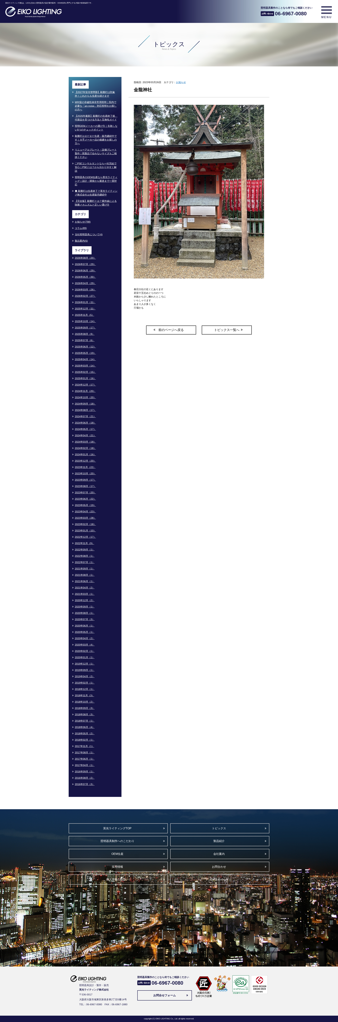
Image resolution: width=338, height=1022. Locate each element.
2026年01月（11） (85, 302)
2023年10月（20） (85, 473)
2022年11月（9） (84, 543)
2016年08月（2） (85, 777)
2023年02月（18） (85, 524)
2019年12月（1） (85, 663)
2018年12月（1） (85, 689)
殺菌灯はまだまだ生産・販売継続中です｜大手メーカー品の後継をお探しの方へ (96, 140)
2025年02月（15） (85, 372)
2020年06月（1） (85, 625)
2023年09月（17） (85, 479)
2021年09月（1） (85, 568)
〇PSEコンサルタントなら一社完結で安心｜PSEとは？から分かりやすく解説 (96, 167)
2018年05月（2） (85, 733)
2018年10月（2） (85, 701)
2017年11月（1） (84, 746)
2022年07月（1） (85, 562)
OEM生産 (117, 853)
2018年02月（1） (85, 739)
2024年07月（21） (85, 416)
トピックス (219, 828)
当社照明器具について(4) (89, 234)
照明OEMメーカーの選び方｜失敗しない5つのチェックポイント (96, 128)
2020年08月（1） (85, 613)
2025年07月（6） (85, 340)
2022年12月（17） (85, 536)
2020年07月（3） (85, 619)
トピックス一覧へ (226, 330)
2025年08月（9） (85, 334)
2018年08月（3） (85, 714)
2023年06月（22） (85, 498)
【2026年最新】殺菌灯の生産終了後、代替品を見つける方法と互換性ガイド (96, 117)
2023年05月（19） (85, 505)
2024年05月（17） (85, 429)
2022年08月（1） (85, 556)
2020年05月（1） (85, 632)
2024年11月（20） (85, 391)
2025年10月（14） (85, 321)
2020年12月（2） (85, 600)
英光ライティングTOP (117, 828)
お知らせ (181, 82)
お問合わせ (219, 866)
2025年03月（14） (85, 365)
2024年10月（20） (85, 397)
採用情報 (117, 866)
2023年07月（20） (85, 492)
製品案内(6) (81, 240)
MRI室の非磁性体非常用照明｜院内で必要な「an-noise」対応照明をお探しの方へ (96, 106)
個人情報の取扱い (117, 879)
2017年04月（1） (85, 765)
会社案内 (219, 853)
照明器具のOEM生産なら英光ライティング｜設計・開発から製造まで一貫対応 (96, 181)
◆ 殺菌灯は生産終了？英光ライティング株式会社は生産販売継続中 (96, 193)
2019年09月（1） (85, 670)
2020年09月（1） (85, 606)
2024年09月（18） (85, 403)
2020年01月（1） (85, 657)
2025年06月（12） (85, 346)
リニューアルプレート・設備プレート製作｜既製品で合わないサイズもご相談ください (96, 153)
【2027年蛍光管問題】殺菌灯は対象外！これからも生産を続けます (95, 94)
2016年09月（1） (85, 771)
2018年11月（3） (84, 695)
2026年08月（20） (85, 257)
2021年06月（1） (85, 581)
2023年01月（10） (85, 530)
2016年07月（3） (85, 784)
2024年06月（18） (85, 422)
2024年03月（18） (85, 441)
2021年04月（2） (85, 587)
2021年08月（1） (85, 575)
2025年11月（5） (84, 315)
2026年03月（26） (85, 289)
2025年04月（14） (85, 359)
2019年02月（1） (85, 682)
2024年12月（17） (85, 384)
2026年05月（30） (85, 276)
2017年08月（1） (85, 752)
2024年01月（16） (85, 454)
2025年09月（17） (85, 327)
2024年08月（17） (85, 410)
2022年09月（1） (85, 549)
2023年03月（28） (85, 517)
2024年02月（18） (85, 448)
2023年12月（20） (85, 460)
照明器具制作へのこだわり (117, 841)
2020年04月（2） (85, 638)
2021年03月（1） (85, 594)
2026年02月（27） (85, 296)
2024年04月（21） (85, 435)
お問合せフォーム (164, 995)
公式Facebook (219, 879)
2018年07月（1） (85, 720)
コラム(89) (81, 228)
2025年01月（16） (85, 378)
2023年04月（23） (85, 511)
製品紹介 (219, 841)
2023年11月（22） (85, 467)
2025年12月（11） (85, 308)
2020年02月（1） (85, 651)
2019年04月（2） (85, 676)
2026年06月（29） (85, 270)
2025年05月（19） (85, 353)
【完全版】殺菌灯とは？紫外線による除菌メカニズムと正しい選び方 (96, 203)
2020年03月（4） (85, 644)
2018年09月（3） (85, 708)
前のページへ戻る (171, 330)
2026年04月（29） (85, 283)
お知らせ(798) (83, 221)
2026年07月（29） (85, 264)
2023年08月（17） (85, 486)
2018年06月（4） (85, 727)
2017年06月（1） (85, 758)
